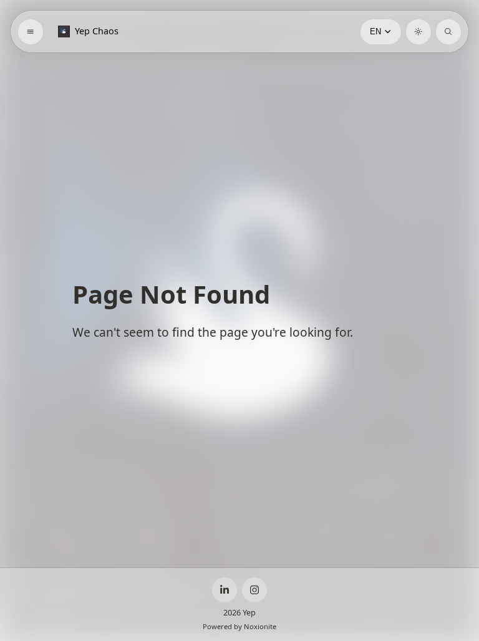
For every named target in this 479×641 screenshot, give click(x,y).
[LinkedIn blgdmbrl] (224, 589)
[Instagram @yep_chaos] (254, 589)
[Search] (448, 31)
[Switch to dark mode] (418, 31)
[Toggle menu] (30, 31)
